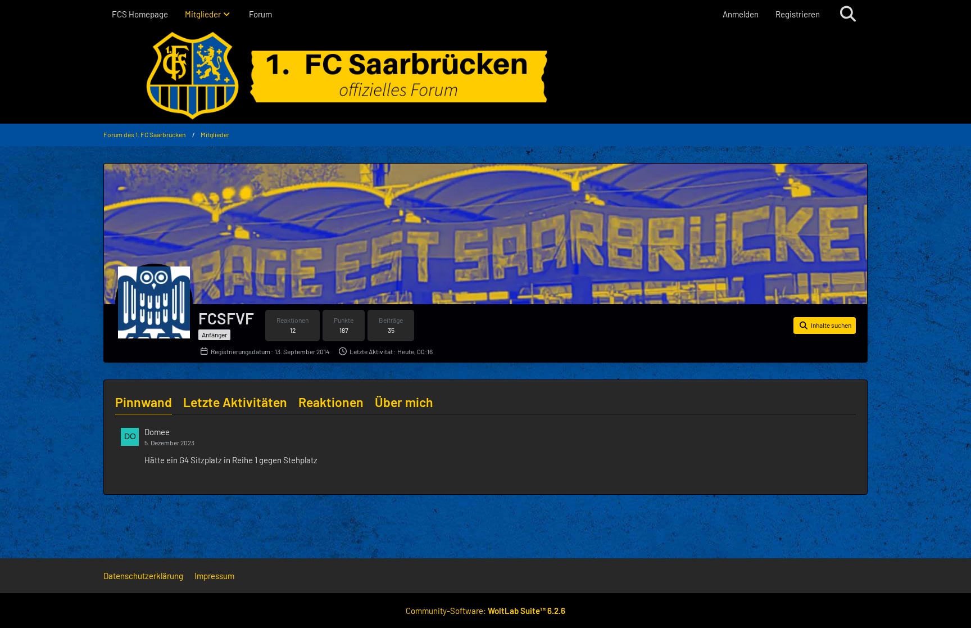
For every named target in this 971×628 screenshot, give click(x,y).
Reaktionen (331, 402)
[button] (824, 325)
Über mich (404, 402)
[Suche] (848, 14)
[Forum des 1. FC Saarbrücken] (485, 76)
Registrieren (797, 14)
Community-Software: (485, 611)
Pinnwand (143, 402)
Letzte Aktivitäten (235, 402)
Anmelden (741, 14)
